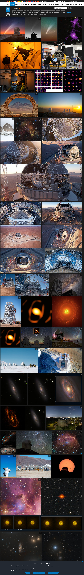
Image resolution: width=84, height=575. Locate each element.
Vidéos (16, 4)
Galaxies (63, 11)
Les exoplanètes (51, 11)
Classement (69, 12)
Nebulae (33, 12)
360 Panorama (20, 11)
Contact (59, 1)
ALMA (25, 11)
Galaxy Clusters (16, 12)
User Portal (75, 1)
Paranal (38, 12)
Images (12, 4)
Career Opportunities (77, 4)
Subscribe (55, 1)
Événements (51, 4)
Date (70, 14)
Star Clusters (23, 14)
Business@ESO (69, 4)
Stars (29, 14)
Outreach (57, 4)
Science (70, 1)
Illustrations (24, 12)
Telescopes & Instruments (35, 4)
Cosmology (35, 11)
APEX (28, 11)
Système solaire (16, 14)
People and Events (44, 12)
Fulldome (58, 11)
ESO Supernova (44, 11)
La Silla (29, 12)
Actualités (21, 4)
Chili (31, 11)
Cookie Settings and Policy (53, 572)
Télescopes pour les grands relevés (38, 14)
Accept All (28, 572)
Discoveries (45, 4)
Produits (62, 4)
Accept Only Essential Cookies (39, 572)
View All (14, 11)
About (8, 4)
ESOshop (27, 4)
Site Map (63, 1)
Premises (51, 12)
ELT (39, 11)
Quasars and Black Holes (59, 12)
